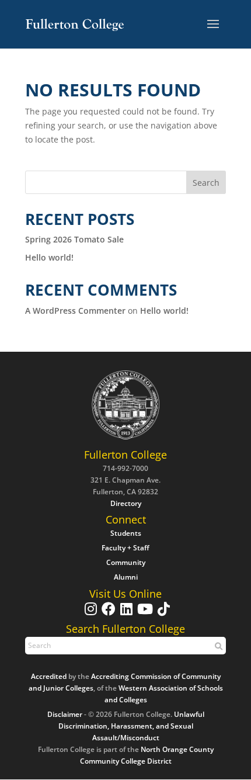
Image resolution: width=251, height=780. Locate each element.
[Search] (217, 646)
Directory (125, 503)
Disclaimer (64, 714)
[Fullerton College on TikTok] (162, 614)
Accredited (49, 676)
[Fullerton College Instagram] (89, 614)
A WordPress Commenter (75, 310)
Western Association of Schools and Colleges (163, 694)
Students (125, 533)
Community (125, 562)
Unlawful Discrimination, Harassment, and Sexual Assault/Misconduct (131, 726)
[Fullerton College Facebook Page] (107, 614)
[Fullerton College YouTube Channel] (143, 614)
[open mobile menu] (213, 24)
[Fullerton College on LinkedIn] (125, 614)
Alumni (126, 577)
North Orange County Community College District (147, 755)
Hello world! (49, 257)
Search (206, 182)
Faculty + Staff (125, 548)
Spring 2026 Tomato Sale (74, 239)
